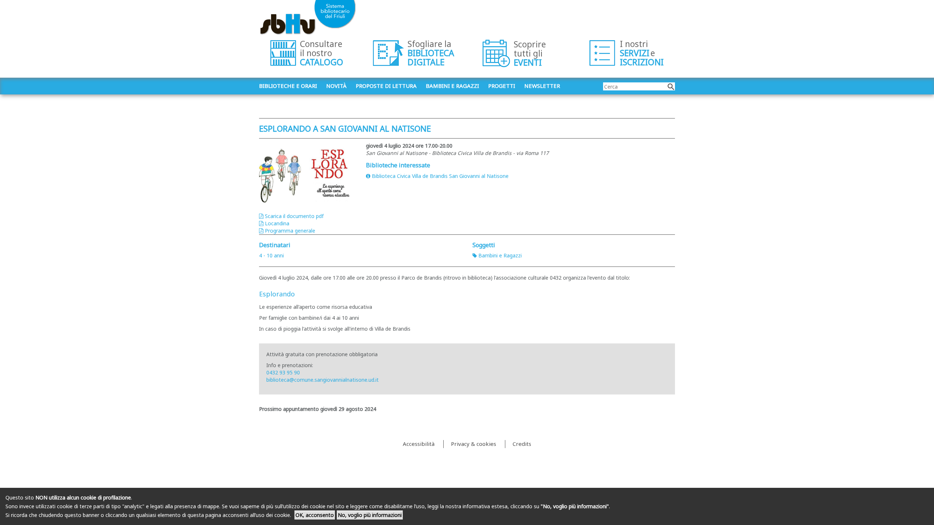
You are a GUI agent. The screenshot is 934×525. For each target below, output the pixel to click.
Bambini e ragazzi (452, 85)
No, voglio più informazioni (370, 515)
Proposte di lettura (386, 85)
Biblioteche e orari (288, 85)
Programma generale (290, 230)
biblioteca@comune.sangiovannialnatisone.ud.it (322, 379)
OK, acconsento (315, 515)
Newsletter (542, 85)
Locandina (277, 223)
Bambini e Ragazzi (500, 255)
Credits (522, 443)
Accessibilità (419, 443)
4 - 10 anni (271, 255)
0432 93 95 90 (283, 372)
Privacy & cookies (473, 443)
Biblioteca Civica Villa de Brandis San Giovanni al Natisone (440, 175)
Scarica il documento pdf (294, 216)
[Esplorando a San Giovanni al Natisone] (307, 173)
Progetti (501, 85)
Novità (336, 85)
